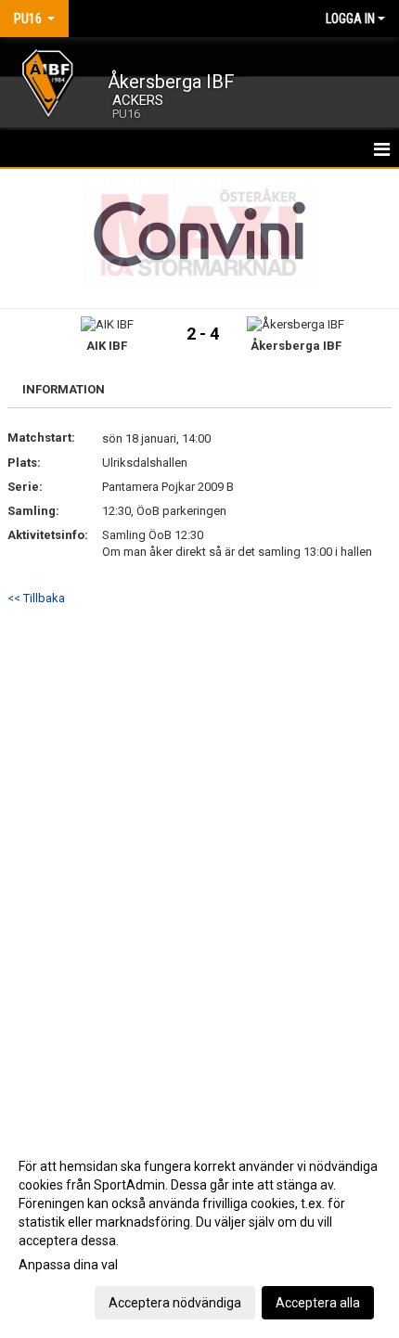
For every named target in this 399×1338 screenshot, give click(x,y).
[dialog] (199, 1233)
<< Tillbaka (36, 598)
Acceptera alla (318, 1302)
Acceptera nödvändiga (175, 1302)
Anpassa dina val (68, 1264)
